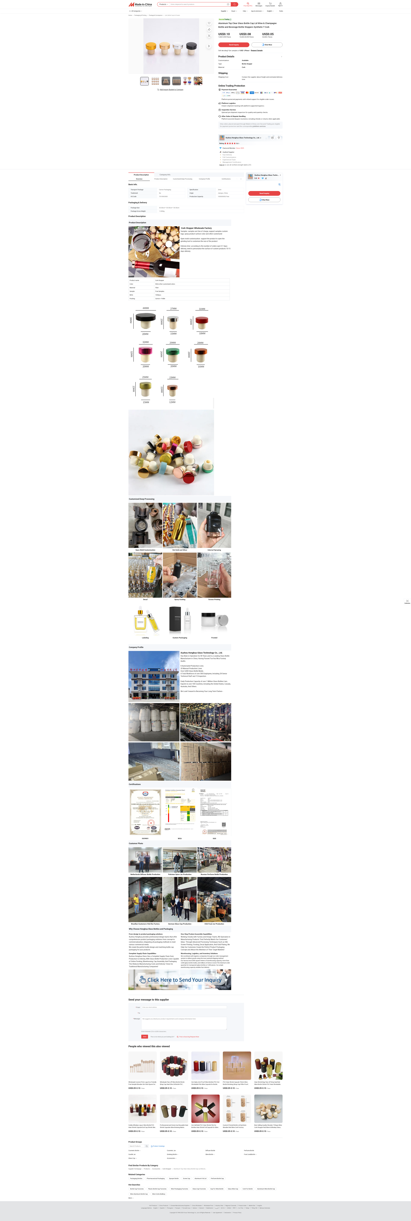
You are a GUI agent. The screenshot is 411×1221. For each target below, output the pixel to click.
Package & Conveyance (155, 15)
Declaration (227, 1212)
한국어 (223, 1208)
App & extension (256, 11)
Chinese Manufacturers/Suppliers (180, 1205)
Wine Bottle (209, 1154)
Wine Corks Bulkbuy (158, 1194)
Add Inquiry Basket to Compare (171, 89)
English (155, 1208)
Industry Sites (219, 1205)
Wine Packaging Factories (179, 1189)
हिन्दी (234, 1208)
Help (244, 11)
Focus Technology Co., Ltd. (191, 1212)
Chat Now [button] (268, 45)
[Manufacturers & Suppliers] (140, 4)
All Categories (135, 11)
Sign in (280, 6)
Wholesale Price (208, 1205)
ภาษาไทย (240, 1208)
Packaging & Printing (140, 15)
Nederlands (209, 1208)
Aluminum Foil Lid (200, 1178)
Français (177, 1208)
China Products (163, 1205)
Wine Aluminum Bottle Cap (139, 1194)
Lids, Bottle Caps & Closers (172, 15)
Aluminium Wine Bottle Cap (266, 1189)
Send (144, 1037)
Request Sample (257, 50)
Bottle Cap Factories (137, 1189)
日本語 (229, 1208)
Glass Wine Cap (233, 1189)
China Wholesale (197, 1205)
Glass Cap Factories (199, 1189)
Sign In (221, 165)
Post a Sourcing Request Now (188, 1037)
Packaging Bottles (136, 1178)
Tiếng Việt (254, 1208)
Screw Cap (186, 1178)
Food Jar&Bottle (249, 1154)
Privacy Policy (237, 1212)
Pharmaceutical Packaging (156, 1178)
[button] (237, 179)
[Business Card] (279, 184)
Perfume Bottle (249, 1150)
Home (130, 15)
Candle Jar (132, 1154)
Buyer (233, 11)
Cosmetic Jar (171, 1150)
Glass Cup (131, 1158)
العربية (217, 1208)
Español (162, 1208)
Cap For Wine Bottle (216, 1189)
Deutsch (201, 1208)
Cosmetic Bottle (133, 1150)
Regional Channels (230, 1205)
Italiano (195, 1208)
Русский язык (186, 1208)
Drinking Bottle (172, 1154)
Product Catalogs (159, 1146)
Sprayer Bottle (174, 1178)
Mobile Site (252, 1205)
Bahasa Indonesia (265, 1208)
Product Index (242, 1205)
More (130, 1198)
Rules (281, 11)
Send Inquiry (234, 45)
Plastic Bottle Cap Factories (157, 1189)
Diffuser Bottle (210, 1150)
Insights (259, 1205)
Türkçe (247, 1208)
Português (170, 1208)
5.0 (256, 178)
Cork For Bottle (248, 1189)
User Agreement (217, 1212)
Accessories (171, 1158)
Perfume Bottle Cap (217, 1178)
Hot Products (153, 1205)
